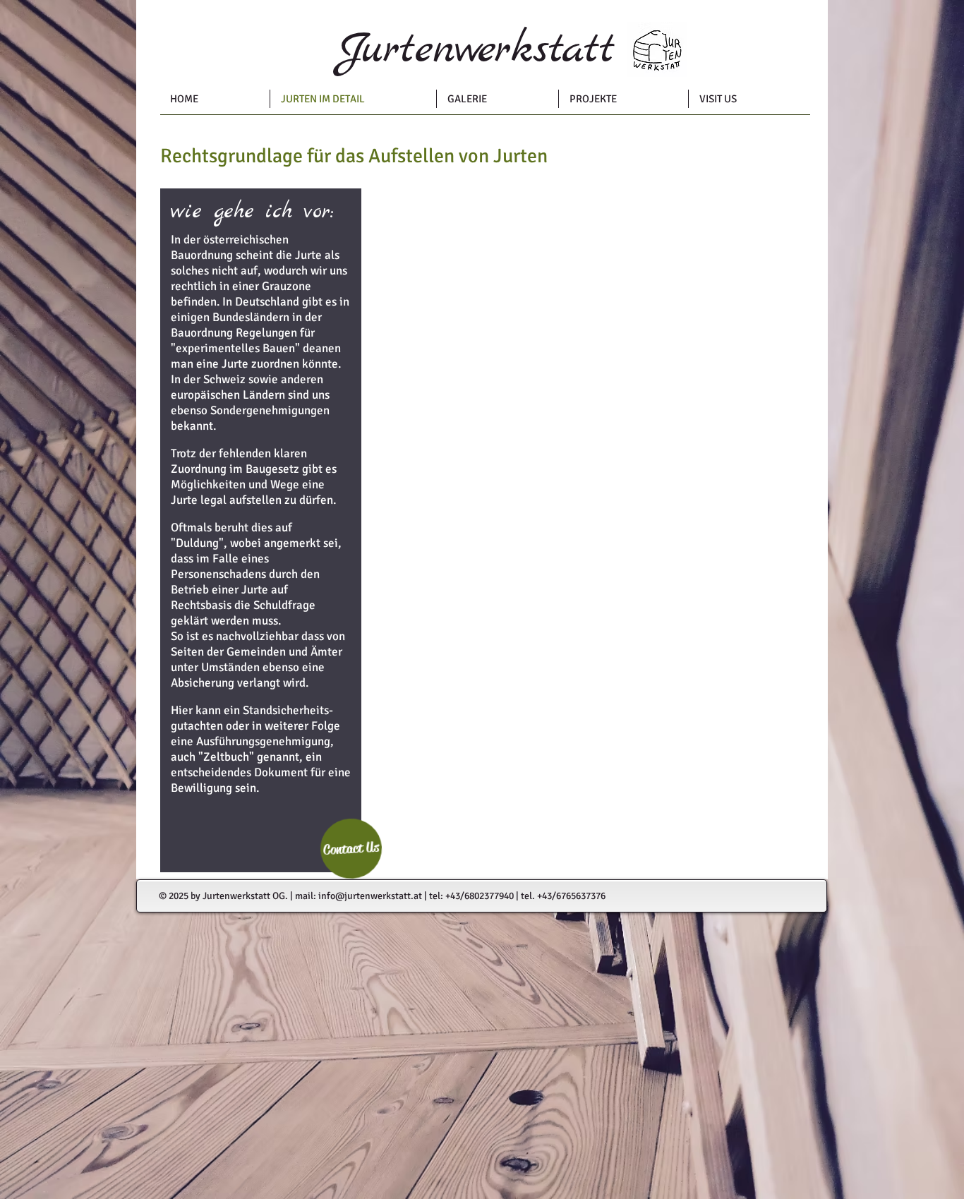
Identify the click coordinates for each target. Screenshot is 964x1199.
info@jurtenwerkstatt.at (370, 896)
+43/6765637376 (571, 896)
